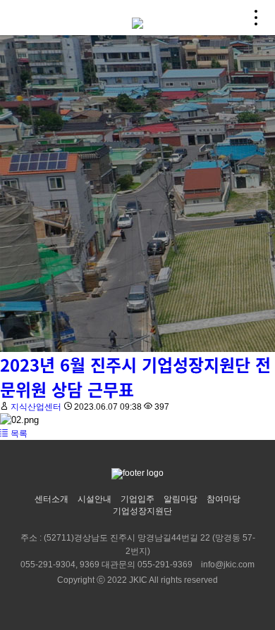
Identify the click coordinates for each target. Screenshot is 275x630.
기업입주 (137, 499)
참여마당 (223, 499)
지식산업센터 (36, 407)
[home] (137, 17)
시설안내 (94, 499)
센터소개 (51, 499)
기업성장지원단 (142, 511)
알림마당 (180, 499)
